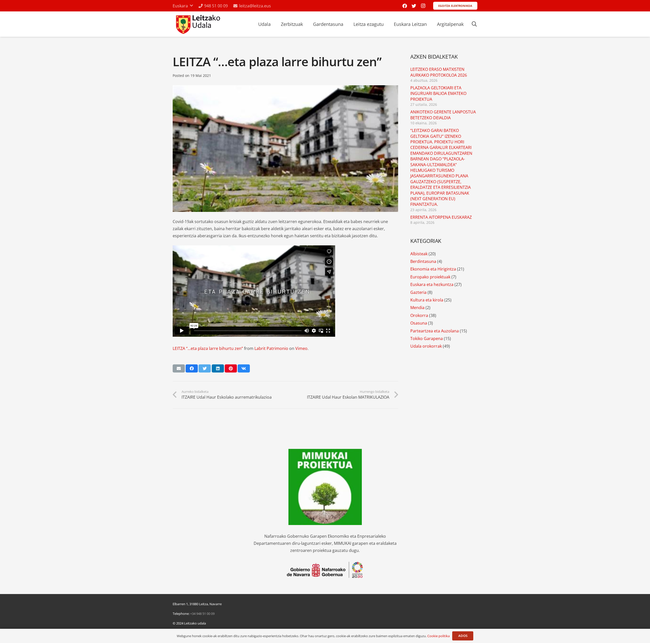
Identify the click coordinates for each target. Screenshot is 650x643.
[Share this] (192, 368)
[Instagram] (423, 5)
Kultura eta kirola (426, 300)
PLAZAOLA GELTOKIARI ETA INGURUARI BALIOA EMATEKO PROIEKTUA (438, 93)
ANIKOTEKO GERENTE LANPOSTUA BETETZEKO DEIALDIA (443, 114)
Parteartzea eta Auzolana (434, 331)
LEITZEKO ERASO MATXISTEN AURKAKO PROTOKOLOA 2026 (438, 72)
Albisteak (419, 254)
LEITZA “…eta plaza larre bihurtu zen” (208, 348)
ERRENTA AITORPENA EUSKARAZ (441, 217)
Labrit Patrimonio (271, 348)
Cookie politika (438, 636)
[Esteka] (197, 24)
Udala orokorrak (426, 346)
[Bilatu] (474, 24)
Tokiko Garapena (426, 338)
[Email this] (179, 368)
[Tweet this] (205, 368)
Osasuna (418, 323)
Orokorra (419, 315)
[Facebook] (404, 5)
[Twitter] (413, 5)
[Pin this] (231, 368)
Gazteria (418, 292)
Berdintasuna (423, 261)
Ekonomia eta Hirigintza (433, 269)
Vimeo (301, 348)
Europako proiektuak (430, 277)
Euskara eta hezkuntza (431, 284)
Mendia (417, 307)
